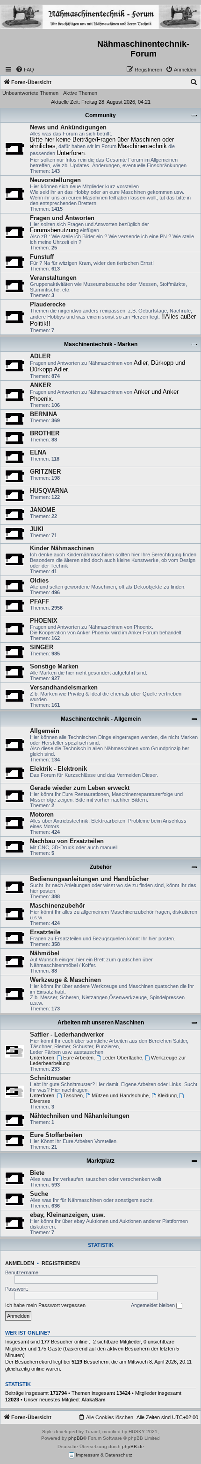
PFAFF (39, 601)
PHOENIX (43, 620)
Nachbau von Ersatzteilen (67, 841)
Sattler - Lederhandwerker (67, 1034)
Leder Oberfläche (122, 1057)
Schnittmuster (50, 1077)
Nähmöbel (44, 953)
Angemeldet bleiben (153, 1305)
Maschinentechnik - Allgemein (101, 719)
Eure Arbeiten (78, 1057)
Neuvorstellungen (55, 180)
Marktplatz (100, 1161)
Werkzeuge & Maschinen (65, 979)
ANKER (40, 385)
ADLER (40, 356)
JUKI (36, 529)
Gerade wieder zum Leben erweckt (79, 787)
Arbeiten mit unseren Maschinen (100, 1022)
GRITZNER (45, 471)
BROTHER (44, 433)
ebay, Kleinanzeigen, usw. (67, 1214)
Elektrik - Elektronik (58, 768)
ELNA (38, 452)
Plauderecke (47, 304)
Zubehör (101, 867)
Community (100, 115)
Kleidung (167, 1095)
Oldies (39, 580)
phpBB (75, 1438)
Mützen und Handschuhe (120, 1095)
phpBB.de (133, 1446)
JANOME (43, 509)
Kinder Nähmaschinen (62, 548)
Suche (39, 1193)
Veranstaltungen (53, 277)
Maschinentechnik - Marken (100, 344)
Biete (37, 1172)
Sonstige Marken (54, 666)
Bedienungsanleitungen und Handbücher (89, 878)
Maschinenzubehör (57, 905)
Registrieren (61, 1263)
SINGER (41, 647)
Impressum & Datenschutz (103, 1454)
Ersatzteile (45, 932)
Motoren (42, 814)
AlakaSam (93, 1399)
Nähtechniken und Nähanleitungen (79, 1115)
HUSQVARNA (49, 490)
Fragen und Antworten (62, 217)
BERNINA (43, 414)
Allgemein (44, 730)
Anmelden (19, 1263)
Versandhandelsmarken (64, 687)
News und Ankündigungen (68, 127)
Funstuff (42, 256)
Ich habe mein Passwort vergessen (45, 1305)
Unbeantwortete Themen (30, 93)
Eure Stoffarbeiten (56, 1134)
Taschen (73, 1095)
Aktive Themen (80, 93)
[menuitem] (24, 69)
